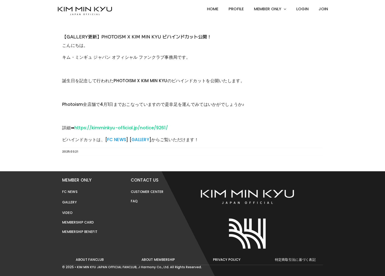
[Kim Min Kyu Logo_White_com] (247, 178)
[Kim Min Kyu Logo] (85, 4)
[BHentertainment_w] (247, 217)
